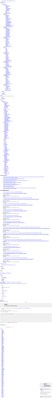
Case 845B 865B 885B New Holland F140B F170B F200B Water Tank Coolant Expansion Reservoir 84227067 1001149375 (21, 199)
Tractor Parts (21, 283)
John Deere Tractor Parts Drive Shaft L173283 (8, 186)
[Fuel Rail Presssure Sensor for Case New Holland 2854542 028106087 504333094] (12, 209)
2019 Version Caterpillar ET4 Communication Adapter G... (9, 188)
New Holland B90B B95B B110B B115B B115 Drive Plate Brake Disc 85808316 (14, 253)
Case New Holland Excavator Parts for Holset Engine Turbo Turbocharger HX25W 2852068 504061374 (18, 259)
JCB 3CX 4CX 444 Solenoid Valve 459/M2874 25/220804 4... (10, 179)
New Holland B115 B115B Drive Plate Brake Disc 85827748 (11, 247)
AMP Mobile (4, 282)
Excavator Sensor (2, 283)
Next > (3, 263)
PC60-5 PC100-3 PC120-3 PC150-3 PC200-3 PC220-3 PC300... (10, 177)
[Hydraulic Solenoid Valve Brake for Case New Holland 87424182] (11, 215)
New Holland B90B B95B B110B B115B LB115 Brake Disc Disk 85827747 (14, 222)
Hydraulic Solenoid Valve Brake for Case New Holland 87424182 (12, 216)
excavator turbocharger (7, 283)
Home (2, 97)
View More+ (1, 274)
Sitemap (1, 282)
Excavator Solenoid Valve (13, 283)
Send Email (1, 300)
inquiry (4, 196)
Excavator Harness (18, 283)
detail (5, 196)
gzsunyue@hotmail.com (4, 277)
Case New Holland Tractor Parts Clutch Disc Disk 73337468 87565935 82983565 (15, 193)
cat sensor (25, 283)
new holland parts (4, 98)
